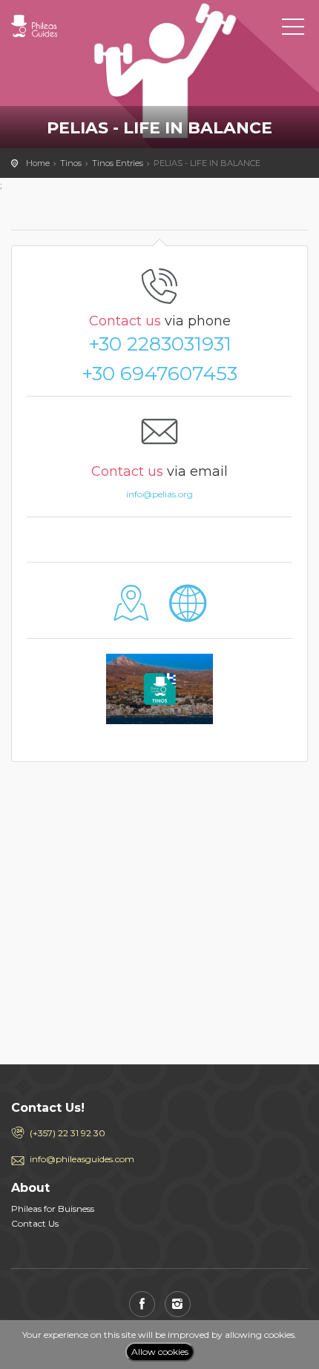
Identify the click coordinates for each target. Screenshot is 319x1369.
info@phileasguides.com (82, 1158)
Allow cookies (159, 1351)
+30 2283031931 (159, 344)
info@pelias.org (159, 494)
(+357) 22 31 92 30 (67, 1132)
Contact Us (35, 1223)
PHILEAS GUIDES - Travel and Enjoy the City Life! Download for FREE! (78, 26)
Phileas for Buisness (52, 1208)
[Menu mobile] (293, 30)
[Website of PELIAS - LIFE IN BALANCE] (188, 614)
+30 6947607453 (159, 373)
